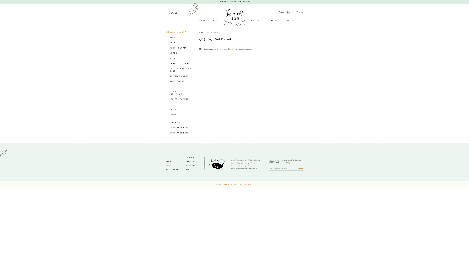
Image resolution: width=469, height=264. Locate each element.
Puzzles (174, 104)
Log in (281, 12)
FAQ (188, 170)
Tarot (173, 115)
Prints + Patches (180, 99)
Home (201, 32)
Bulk (172, 58)
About (202, 21)
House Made (177, 38)
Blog (215, 21)
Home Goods (177, 81)
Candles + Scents (180, 63)
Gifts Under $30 (179, 133)
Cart (298, 12)
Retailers (272, 21)
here (233, 49)
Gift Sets (175, 123)
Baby (172, 43)
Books (173, 53)
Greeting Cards (179, 76)
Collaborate (172, 170)
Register (289, 12)
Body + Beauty (178, 48)
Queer (173, 109)
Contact (255, 21)
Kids (172, 86)
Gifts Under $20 (179, 128)
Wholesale (290, 21)
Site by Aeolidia (246, 184)
